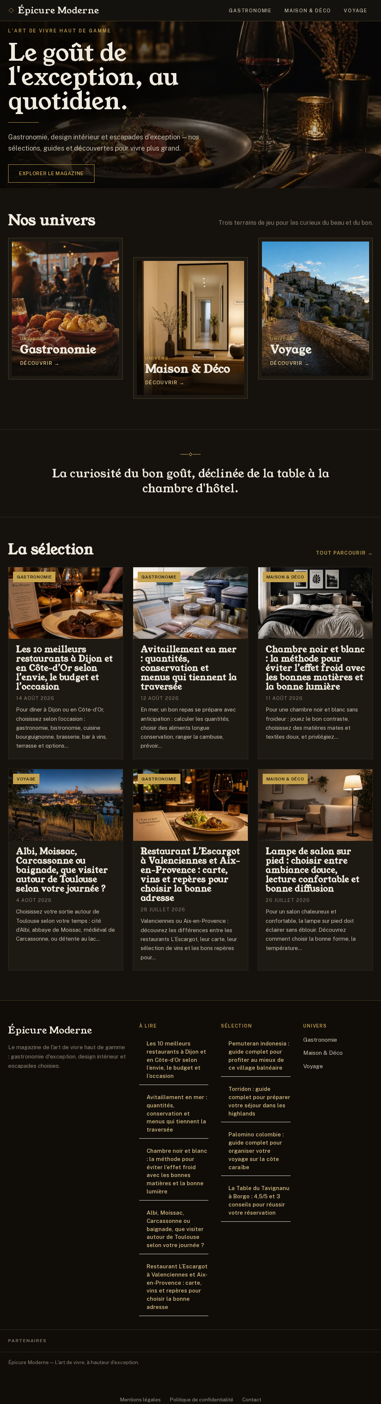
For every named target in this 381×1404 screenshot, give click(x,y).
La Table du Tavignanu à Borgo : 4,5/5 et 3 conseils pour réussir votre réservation (258, 1200)
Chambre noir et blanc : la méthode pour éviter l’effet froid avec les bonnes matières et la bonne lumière (177, 1171)
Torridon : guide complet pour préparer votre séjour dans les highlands (259, 1101)
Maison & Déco (308, 10)
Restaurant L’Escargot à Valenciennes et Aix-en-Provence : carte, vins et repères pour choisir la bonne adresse (177, 1286)
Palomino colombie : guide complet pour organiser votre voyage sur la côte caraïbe (256, 1150)
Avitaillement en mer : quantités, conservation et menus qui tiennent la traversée (177, 1113)
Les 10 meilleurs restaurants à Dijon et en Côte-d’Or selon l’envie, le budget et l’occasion (176, 1059)
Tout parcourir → (344, 553)
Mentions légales (140, 1400)
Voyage (356, 10)
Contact (251, 1400)
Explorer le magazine (51, 173)
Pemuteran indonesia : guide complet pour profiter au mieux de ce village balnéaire (258, 1055)
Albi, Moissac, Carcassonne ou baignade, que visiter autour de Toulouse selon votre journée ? (175, 1228)
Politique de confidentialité (201, 1400)
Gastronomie (250, 10)
